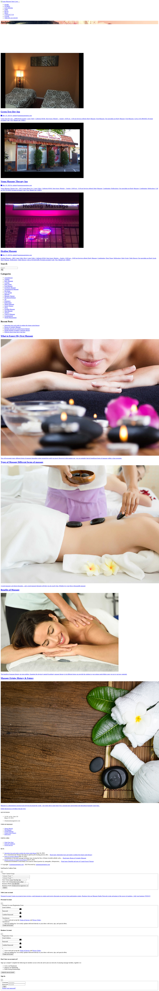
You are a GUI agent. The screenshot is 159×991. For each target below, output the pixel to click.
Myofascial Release (10, 297)
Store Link (5, 882)
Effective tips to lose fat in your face (14, 332)
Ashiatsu (6, 279)
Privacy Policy (37, 920)
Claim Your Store (9, 842)
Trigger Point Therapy (10, 833)
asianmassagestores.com (43, 864)
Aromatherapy (8, 278)
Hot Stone (7, 291)
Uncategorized (8, 316)
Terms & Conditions (9, 843)
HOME (6, 4)
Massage (6, 294)
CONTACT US (9, 14)
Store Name (5, 880)
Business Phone (7, 884)
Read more (71, 855)
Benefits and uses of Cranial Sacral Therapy (17, 329)
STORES (7, 6)
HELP (6, 13)
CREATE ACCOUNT (11, 18)
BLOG (6, 11)
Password (5, 911)
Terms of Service (25, 920)
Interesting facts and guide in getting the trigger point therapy (22, 325)
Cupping (6, 283)
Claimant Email (7, 878)
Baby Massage (8, 281)
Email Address (6, 907)
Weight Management (10, 317)
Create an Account (8, 925)
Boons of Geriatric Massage (12, 327)
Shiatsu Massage (9, 304)
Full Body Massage (10, 288)
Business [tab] (116, 896)
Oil (5, 299)
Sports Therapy (8, 306)
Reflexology (8, 302)
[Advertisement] (79, 39)
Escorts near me (8, 845)
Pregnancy (7, 301)
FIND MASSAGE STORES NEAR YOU (13, 809)
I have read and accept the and (22, 920)
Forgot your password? (9, 988)
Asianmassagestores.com (16, 864)
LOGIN (6, 16)
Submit (5, 887)
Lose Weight (8, 292)
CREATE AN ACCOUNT (7, 972)
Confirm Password (7, 914)
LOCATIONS (8, 8)
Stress (6, 307)
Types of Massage (9, 314)
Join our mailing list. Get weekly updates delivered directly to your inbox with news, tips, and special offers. (35, 923)
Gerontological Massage (11, 289)
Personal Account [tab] (41, 896)
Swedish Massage (9, 309)
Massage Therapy (9, 296)
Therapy (6, 312)
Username (5, 982)
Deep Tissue (8, 284)
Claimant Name (7, 876)
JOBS (6, 9)
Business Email (7, 885)
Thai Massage (8, 311)
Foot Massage (8, 286)
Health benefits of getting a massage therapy (17, 330)
